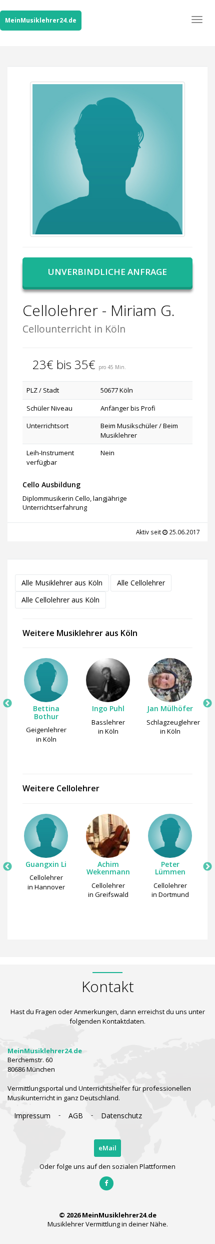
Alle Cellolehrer (141, 582)
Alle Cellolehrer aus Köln (61, 599)
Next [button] (207, 704)
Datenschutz (121, 1115)
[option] (46, 703)
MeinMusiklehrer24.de (40, 20)
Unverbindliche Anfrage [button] (107, 271)
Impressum (32, 1115)
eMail (107, 1147)
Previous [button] (7, 704)
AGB (75, 1115)
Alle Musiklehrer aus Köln (62, 582)
